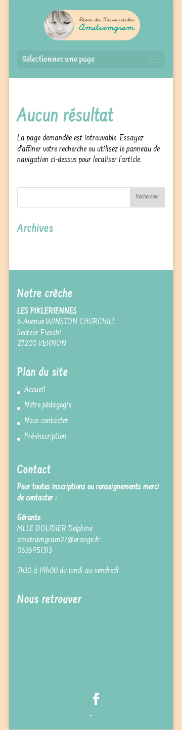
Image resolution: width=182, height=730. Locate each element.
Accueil (34, 390)
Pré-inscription (45, 436)
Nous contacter (46, 421)
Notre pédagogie (47, 405)
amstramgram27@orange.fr (58, 540)
